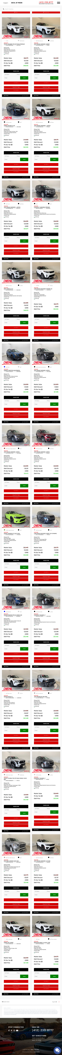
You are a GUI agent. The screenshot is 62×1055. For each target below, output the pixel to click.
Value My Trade (16, 87)
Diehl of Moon (6, 95)
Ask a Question (16, 90)
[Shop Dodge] (5, 2)
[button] (29, 27)
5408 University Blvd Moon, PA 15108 (46, 3)
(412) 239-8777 (46, 2)
